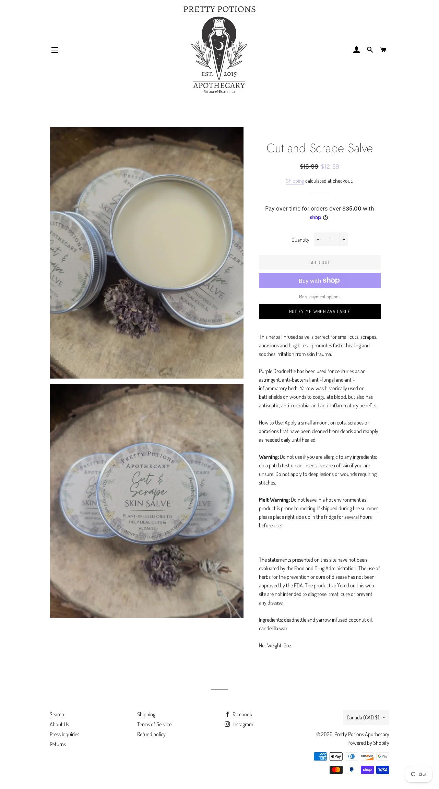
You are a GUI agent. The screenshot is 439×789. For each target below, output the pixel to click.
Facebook (242, 714)
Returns (58, 744)
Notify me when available (320, 311)
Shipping (295, 180)
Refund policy (151, 734)
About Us (59, 724)
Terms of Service (154, 724)
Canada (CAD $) (363, 717)
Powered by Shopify (368, 742)
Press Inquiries (64, 734)
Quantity (300, 239)
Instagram (242, 724)
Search (57, 714)
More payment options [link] (319, 296)
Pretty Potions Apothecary (361, 734)
